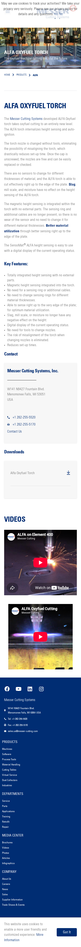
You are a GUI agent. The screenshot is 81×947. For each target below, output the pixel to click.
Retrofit (5, 821)
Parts (4, 806)
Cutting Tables (9, 769)
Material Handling (11, 764)
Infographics (8, 863)
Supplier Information (12, 899)
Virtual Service (9, 774)
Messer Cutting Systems (26, 119)
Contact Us (14, 431)
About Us (6, 878)
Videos (5, 847)
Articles (6, 858)
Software (6, 754)
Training (6, 816)
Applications (8, 811)
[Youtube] (18, 689)
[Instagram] (41, 689)
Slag (72, 184)
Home (7, 75)
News (5, 889)
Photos (5, 852)
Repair (5, 826)
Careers (6, 884)
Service (6, 800)
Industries (7, 785)
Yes (56, 14)
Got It (67, 932)
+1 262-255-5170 (24, 424)
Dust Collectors (9, 780)
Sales (5, 894)
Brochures (7, 842)
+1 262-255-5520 (24, 417)
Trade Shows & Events (13, 904)
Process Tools (9, 759)
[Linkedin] (30, 689)
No (61, 14)
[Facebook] (7, 689)
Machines (7, 748)
